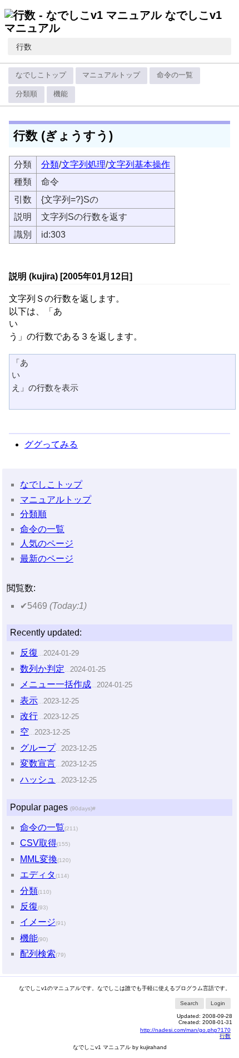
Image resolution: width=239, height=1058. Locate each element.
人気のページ (46, 543)
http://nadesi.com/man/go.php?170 (185, 1030)
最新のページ (46, 558)
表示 (29, 700)
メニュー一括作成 (55, 684)
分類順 (26, 94)
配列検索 (38, 953)
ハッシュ (38, 779)
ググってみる (51, 444)
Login (218, 1003)
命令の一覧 (175, 75)
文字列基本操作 (139, 164)
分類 (50, 164)
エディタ (38, 874)
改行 (29, 716)
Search (189, 1003)
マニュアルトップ (111, 75)
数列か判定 (42, 668)
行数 (24, 46)
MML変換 (38, 859)
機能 (60, 94)
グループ (38, 747)
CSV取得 (38, 843)
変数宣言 (38, 763)
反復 (29, 652)
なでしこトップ (41, 75)
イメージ (38, 922)
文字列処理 (83, 164)
